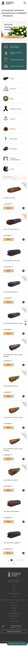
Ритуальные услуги (10, 641)
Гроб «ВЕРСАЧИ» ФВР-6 (10, 480)
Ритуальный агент (14, 602)
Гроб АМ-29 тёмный (9, 198)
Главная (14, 585)
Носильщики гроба (14, 621)
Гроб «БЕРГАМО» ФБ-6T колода (12, 323)
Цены (14, 588)
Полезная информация (14, 593)
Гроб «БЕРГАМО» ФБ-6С (10, 386)
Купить (8, 208)
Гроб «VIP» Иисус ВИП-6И (11, 229)
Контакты (14, 596)
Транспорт (14, 618)
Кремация (14, 608)
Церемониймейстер (14, 616)
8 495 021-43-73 (16, 626)
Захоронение (14, 605)
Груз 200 (14, 610)
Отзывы (14, 591)
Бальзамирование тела (14, 613)
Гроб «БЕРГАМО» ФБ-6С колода (13, 417)
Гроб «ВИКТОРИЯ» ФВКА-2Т (11, 543)
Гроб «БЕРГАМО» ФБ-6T (10, 292)
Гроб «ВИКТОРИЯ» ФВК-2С (11, 511)
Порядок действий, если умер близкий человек (14, 600)
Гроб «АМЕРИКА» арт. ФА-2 (11, 260)
